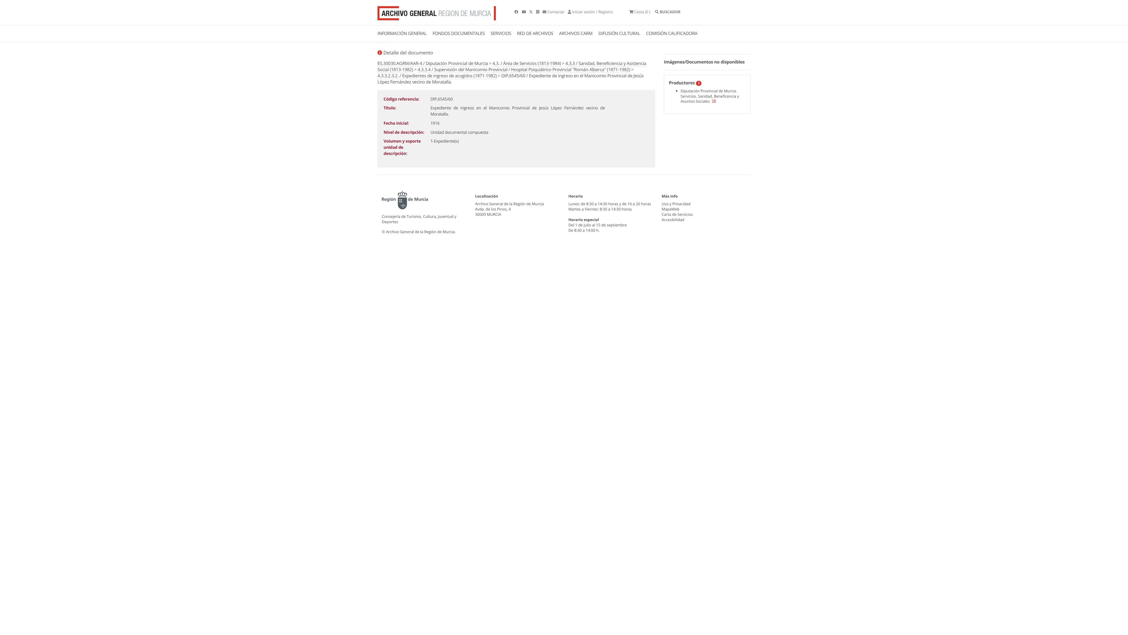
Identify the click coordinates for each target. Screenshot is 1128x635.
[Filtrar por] (714, 101)
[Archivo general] (436, 12)
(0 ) (642, 11)
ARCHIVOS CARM (575, 33)
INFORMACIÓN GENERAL (402, 33)
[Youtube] (524, 11)
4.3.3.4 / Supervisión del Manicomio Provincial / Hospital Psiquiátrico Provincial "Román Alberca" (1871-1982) (524, 70)
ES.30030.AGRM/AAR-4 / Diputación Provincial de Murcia (432, 63)
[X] (531, 11)
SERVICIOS (501, 33)
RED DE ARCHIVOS (535, 33)
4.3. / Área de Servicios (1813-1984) (527, 63)
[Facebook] (516, 11)
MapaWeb (670, 209)
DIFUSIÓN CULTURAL (619, 33)
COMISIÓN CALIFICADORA (671, 33)
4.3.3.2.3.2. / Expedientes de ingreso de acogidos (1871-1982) (437, 76)
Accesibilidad (673, 219)
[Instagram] (538, 11)
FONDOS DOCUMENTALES (458, 33)
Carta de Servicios (677, 214)
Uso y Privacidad (676, 203)
